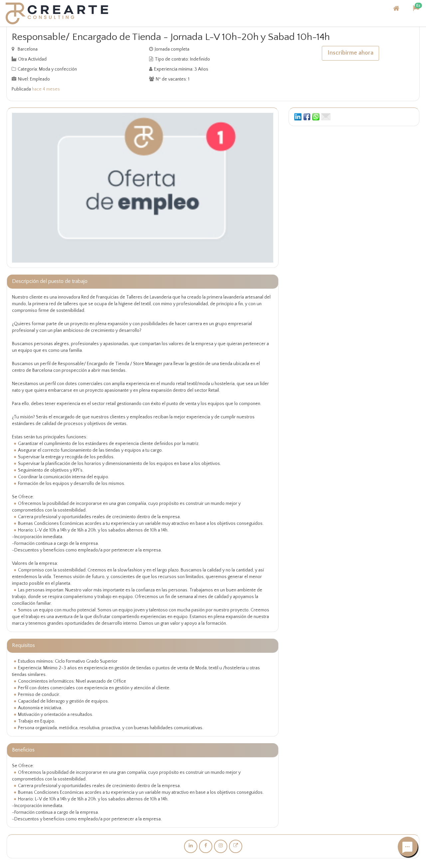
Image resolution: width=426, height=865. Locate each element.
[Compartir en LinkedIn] (298, 116)
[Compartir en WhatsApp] (316, 116)
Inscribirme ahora (350, 53)
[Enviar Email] (326, 116)
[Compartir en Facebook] (307, 116)
